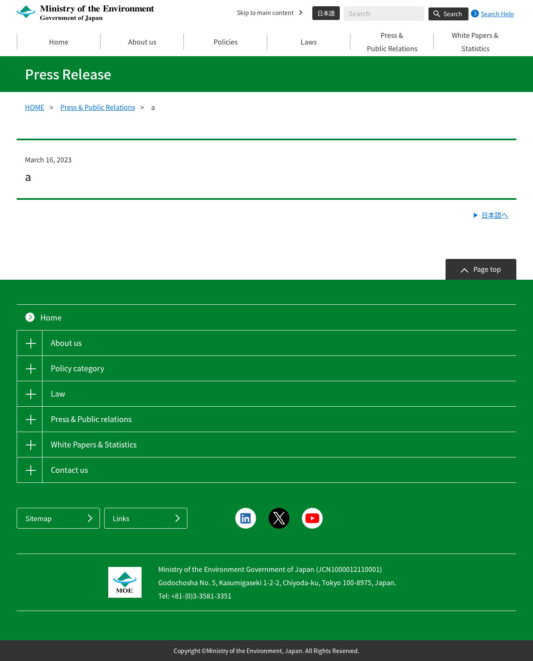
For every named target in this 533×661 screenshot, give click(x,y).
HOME (34, 107)
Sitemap (38, 518)
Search (452, 14)
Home (58, 42)
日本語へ (494, 215)
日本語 (326, 13)
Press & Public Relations (97, 107)
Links (121, 518)
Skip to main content (265, 12)
